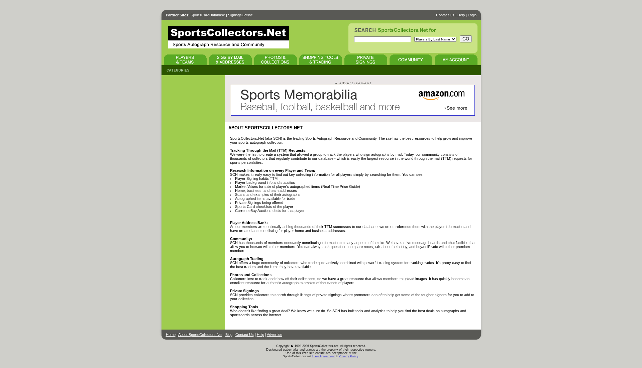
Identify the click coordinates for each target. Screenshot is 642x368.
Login (472, 15)
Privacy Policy (348, 356)
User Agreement (323, 356)
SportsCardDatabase (208, 15)
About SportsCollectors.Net (200, 335)
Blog (228, 335)
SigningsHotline (240, 15)
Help (461, 15)
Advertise (274, 335)
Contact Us (445, 15)
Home (171, 335)
